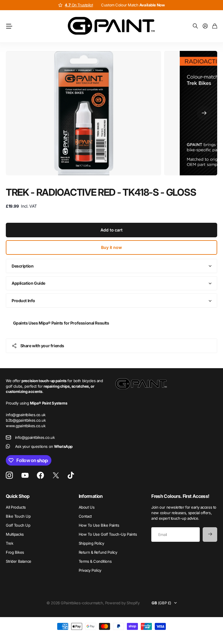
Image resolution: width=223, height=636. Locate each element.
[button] (204, 113)
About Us (87, 507)
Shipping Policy (91, 543)
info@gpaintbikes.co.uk (35, 437)
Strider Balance (18, 561)
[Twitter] (56, 475)
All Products (16, 507)
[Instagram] (9, 475)
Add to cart (111, 229)
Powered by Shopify (122, 603)
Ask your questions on (44, 446)
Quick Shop (18, 496)
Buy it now (111, 247)
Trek (9, 543)
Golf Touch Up (18, 525)
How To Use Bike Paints (99, 525)
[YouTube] (24, 475)
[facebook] (40, 475)
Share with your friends (42, 345)
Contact (85, 516)
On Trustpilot (79, 5)
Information (91, 496)
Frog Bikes (15, 552)
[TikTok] (71, 475)
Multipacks (15, 534)
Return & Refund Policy (98, 552)
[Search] (195, 26)
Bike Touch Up (18, 516)
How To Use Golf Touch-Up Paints (108, 534)
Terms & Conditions (95, 561)
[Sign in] (205, 26)
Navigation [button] (9, 26)
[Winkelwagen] (214, 26)
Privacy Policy (90, 570)
